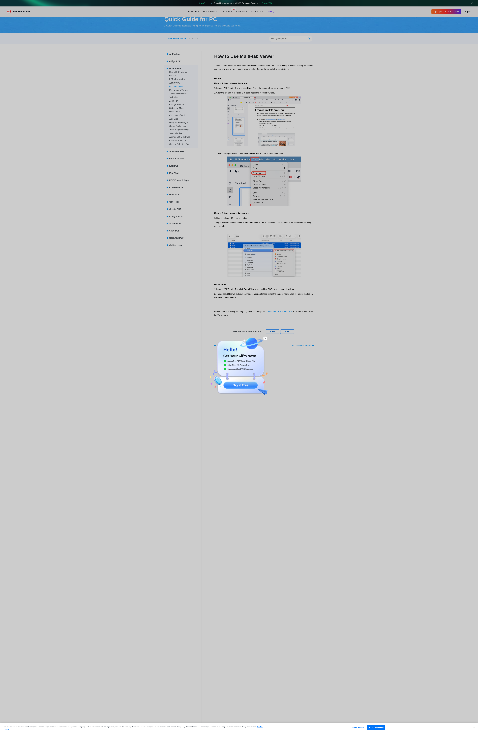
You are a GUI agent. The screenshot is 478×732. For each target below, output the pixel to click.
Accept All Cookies (376, 727)
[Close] (474, 727)
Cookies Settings (357, 727)
